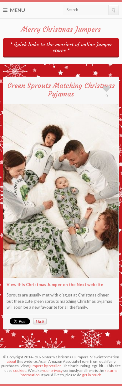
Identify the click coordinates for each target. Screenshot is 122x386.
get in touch (91, 374)
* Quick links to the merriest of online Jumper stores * (61, 47)
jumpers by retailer (45, 365)
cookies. (20, 370)
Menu (17, 10)
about (11, 361)
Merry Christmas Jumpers (61, 29)
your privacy (52, 370)
